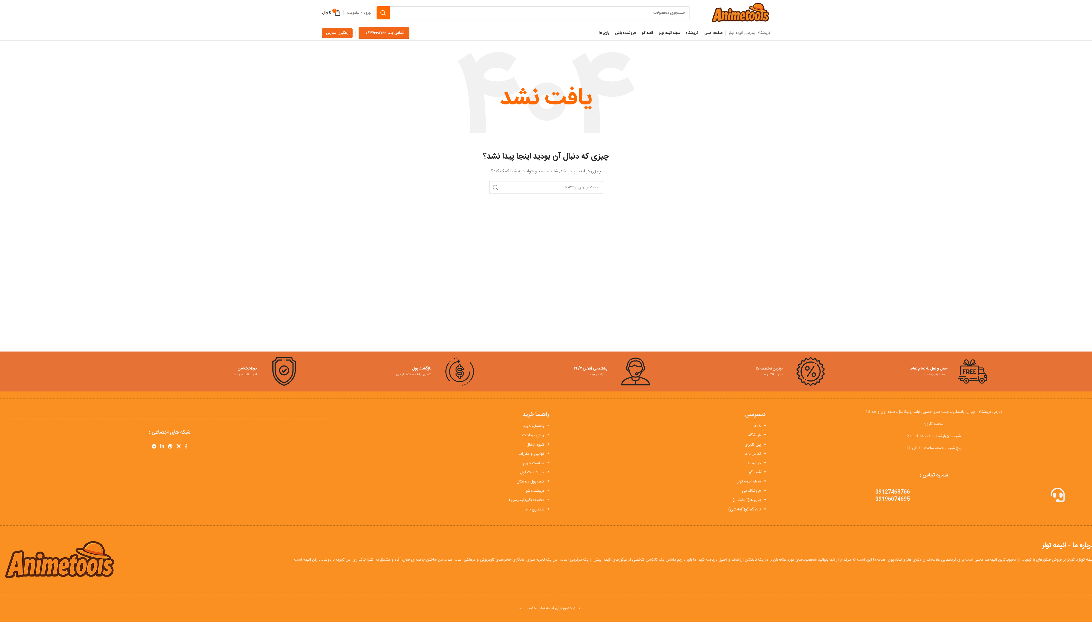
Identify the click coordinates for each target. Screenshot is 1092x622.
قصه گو (755, 472)
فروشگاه (754, 435)
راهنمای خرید (533, 426)
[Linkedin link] (162, 446)
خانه (757, 426)
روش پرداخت (533, 435)
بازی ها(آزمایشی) (747, 500)
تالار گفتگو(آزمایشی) (744, 509)
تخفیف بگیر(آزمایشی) (526, 500)
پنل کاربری (753, 444)
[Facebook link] (186, 446)
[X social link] (178, 446)
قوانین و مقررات (531, 454)
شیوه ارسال (535, 444)
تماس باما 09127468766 (385, 33)
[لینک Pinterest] (170, 446)
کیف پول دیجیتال (530, 481)
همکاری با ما (534, 509)
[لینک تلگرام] (154, 446)
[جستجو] (383, 12)
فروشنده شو (534, 491)
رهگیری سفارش (337, 33)
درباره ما (754, 463)
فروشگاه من (751, 491)
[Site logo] (740, 13)
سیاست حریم (533, 463)
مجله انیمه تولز (749, 481)
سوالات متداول (532, 472)
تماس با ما (753, 454)
